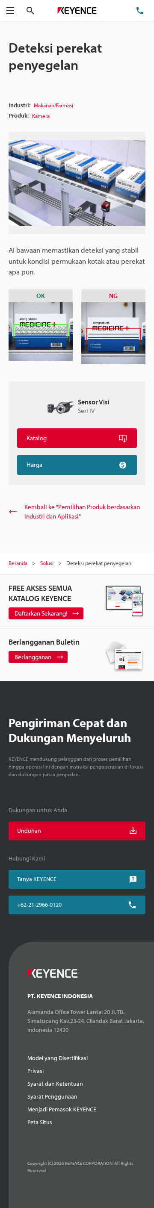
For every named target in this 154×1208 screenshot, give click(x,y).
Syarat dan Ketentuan (55, 1083)
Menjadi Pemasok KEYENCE (61, 1109)
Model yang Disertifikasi (57, 1058)
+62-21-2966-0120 (39, 904)
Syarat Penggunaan (52, 1096)
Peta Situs (39, 1122)
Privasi (35, 1071)
